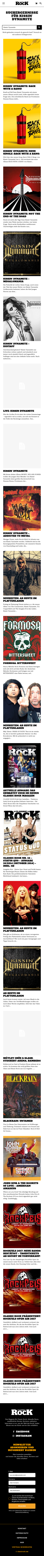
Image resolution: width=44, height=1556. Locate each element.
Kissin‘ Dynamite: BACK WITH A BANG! (19, 87)
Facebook (23, 1432)
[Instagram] (13, 1436)
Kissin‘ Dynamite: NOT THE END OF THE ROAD (21, 215)
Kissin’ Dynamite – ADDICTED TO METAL (16, 534)
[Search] (39, 27)
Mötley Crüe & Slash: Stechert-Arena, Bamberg (22, 1059)
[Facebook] (14, 1432)
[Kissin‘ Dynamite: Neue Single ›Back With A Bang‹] (22, 126)
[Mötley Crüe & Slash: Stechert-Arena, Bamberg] (22, 1033)
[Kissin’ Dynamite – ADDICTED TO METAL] (22, 508)
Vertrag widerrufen (22, 1547)
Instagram (24, 1436)
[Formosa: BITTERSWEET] (22, 638)
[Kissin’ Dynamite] (22, 446)
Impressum (22, 1538)
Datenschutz (22, 1533)
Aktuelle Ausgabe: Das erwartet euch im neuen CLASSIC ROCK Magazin (21, 793)
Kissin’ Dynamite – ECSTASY (16, 345)
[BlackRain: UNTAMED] (22, 1096)
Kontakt (22, 1528)
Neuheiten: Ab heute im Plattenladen (20, 599)
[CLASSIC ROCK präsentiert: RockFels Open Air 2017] (22, 1291)
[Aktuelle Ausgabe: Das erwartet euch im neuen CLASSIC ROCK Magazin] (22, 765)
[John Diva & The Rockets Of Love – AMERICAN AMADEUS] (22, 1158)
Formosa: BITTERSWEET (19, 663)
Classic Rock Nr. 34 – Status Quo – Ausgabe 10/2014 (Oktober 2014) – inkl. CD (19, 861)
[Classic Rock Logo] (22, 3)
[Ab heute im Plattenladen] (22, 968)
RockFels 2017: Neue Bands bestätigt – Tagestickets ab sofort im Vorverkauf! (22, 1253)
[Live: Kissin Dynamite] (22, 386)
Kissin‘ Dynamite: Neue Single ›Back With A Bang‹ (21, 152)
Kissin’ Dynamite (15, 471)
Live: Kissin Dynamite (18, 410)
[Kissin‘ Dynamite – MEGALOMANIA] (22, 253)
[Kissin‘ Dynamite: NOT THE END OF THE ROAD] (22, 189)
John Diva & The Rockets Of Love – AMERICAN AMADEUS (20, 1186)
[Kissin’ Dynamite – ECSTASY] (22, 318)
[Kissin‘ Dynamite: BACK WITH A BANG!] (22, 61)
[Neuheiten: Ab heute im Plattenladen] (22, 573)
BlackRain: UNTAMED (18, 1120)
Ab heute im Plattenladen (13, 994)
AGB (22, 1542)
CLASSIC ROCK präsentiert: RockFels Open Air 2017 (22, 1317)
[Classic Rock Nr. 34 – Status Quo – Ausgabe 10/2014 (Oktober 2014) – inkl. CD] (22, 833)
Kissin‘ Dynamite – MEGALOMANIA (16, 280)
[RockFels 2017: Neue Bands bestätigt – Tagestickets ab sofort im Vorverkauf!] (22, 1225)
